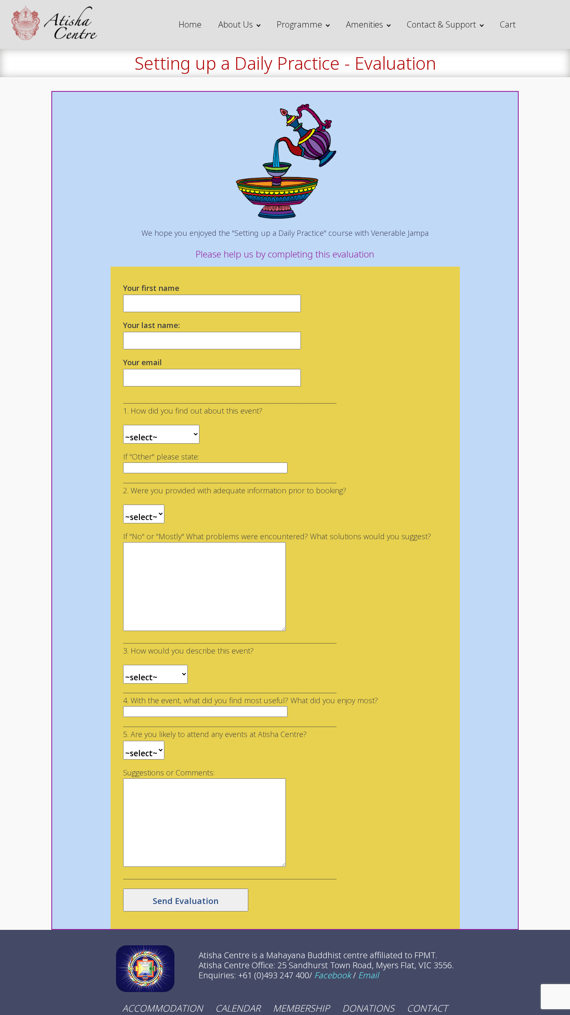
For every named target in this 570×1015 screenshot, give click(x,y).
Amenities (364, 24)
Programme (299, 24)
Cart (508, 24)
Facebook (332, 975)
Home (190, 24)
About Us (235, 24)
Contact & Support (441, 24)
